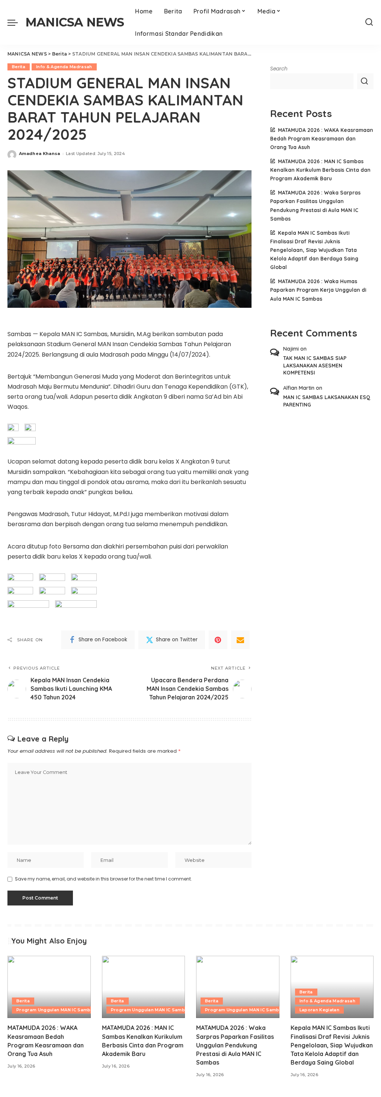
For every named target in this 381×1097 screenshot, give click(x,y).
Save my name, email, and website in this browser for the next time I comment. (103, 879)
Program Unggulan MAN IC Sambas (56, 1009)
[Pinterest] (218, 639)
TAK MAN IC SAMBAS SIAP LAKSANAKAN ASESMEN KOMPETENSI (314, 365)
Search (279, 68)
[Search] (369, 22)
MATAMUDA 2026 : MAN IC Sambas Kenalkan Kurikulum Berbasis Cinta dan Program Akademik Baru (320, 169)
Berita (18, 66)
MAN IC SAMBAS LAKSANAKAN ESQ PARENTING (326, 401)
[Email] (240, 639)
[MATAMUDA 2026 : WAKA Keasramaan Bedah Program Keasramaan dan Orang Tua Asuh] (49, 987)
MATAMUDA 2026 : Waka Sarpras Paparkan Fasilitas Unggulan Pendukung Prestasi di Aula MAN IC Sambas (235, 1045)
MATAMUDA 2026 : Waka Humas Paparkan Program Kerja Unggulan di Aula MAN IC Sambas (318, 289)
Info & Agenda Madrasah (64, 66)
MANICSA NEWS (74, 22)
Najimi (291, 348)
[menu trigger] (16, 22)
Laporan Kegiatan (320, 1009)
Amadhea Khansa (39, 153)
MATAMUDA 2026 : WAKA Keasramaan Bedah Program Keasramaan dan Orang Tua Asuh (321, 138)
